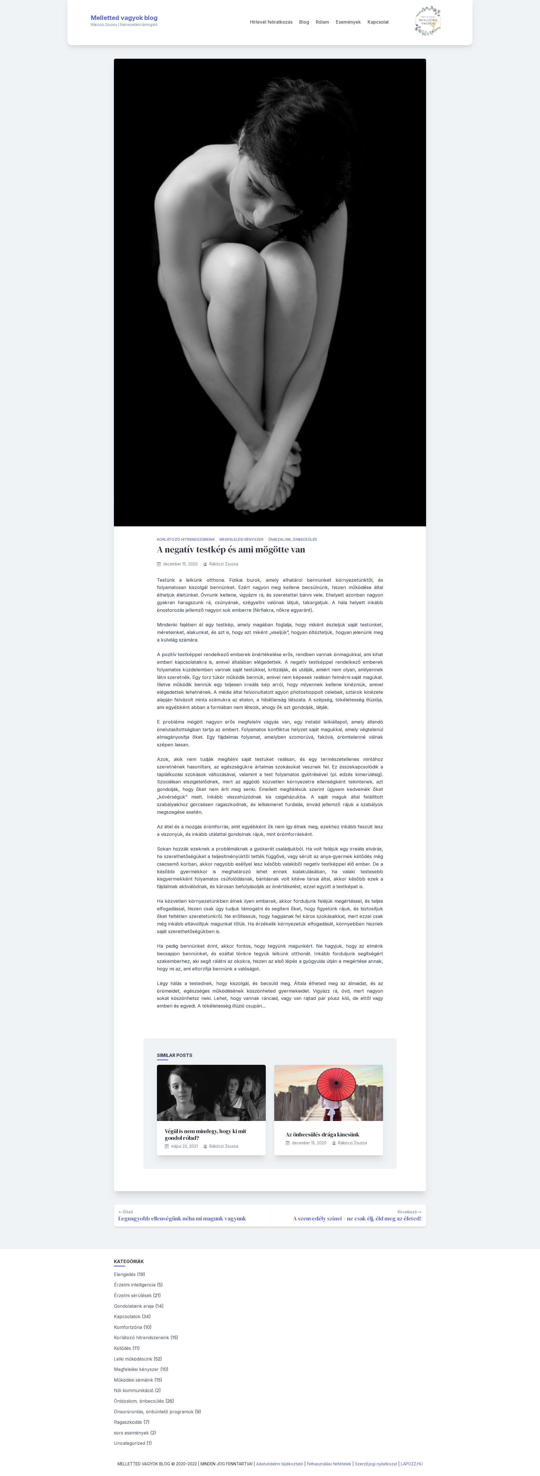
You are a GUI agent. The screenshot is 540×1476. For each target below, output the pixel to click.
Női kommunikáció (134, 1390)
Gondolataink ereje (134, 1306)
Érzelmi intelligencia (135, 1285)
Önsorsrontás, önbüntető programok (154, 1411)
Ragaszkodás (128, 1422)
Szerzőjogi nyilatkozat (376, 1463)
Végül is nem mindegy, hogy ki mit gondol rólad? (205, 1134)
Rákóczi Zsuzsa (223, 564)
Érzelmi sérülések (133, 1295)
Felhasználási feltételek (329, 1463)
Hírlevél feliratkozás (271, 22)
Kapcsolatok (127, 1316)
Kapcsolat (378, 22)
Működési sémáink (133, 1380)
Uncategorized (129, 1443)
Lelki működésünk (133, 1359)
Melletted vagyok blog (124, 17)
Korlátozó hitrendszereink (186, 539)
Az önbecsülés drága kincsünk (322, 1134)
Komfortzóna (128, 1327)
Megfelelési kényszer (241, 539)
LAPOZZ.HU (412, 1463)
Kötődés (122, 1348)
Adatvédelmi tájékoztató (279, 1463)
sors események (131, 1433)
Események (348, 22)
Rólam (322, 22)
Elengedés (125, 1274)
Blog (304, 22)
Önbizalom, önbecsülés (292, 539)
